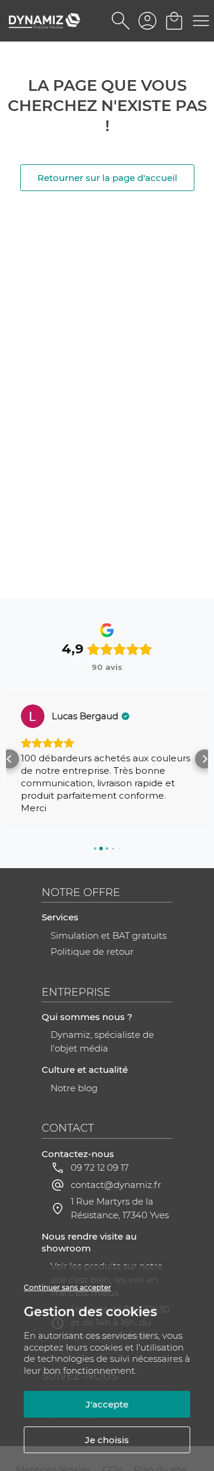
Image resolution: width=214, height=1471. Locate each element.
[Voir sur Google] (33, 716)
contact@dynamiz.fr (116, 1184)
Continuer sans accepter (67, 1287)
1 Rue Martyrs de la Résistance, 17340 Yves (120, 1208)
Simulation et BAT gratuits (108, 935)
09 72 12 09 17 (100, 1167)
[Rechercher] (120, 21)
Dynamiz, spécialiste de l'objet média (102, 1041)
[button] (9, 758)
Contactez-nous (78, 1153)
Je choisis (107, 1439)
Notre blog (74, 1088)
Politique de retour (92, 951)
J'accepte (107, 1404)
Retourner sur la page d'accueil (107, 177)
